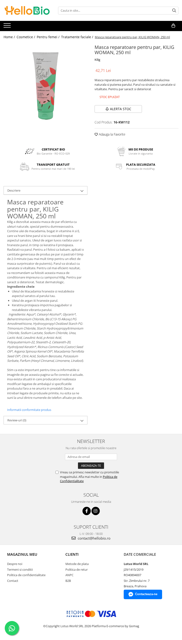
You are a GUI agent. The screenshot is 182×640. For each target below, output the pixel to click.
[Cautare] (174, 10)
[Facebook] (86, 511)
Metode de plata (77, 564)
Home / (10, 37)
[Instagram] (95, 511)
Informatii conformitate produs (29, 410)
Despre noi (14, 564)
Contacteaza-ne (146, 594)
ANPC (69, 575)
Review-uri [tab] (16, 420)
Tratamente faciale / (77, 37)
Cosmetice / (26, 37)
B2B (68, 581)
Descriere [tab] (13, 190)
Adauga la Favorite (111, 134)
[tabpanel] (45, 85)
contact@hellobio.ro (93, 538)
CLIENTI (72, 554)
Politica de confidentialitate (26, 575)
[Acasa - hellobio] (27, 10)
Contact (12, 581)
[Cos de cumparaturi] (173, 25)
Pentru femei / (48, 37)
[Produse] (8, 26)
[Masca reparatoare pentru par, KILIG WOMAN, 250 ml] (45, 85)
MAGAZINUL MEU (22, 554)
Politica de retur (76, 569)
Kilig (97, 59)
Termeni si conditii (20, 569)
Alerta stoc (120, 109)
